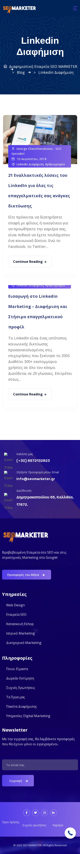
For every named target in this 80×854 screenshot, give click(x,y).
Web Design (15, 605)
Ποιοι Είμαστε (17, 669)
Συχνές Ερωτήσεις (20, 687)
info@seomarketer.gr (35, 478)
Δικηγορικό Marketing (23, 642)
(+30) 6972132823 (33, 460)
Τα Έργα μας (15, 697)
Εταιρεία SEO (16, 614)
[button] (75, 8)
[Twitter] (35, 812)
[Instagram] (44, 812)
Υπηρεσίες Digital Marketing (28, 716)
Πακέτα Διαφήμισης (21, 706)
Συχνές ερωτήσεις (34, 825)
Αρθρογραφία (55, 164)
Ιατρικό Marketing (20, 633)
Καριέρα (58, 825)
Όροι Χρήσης (10, 822)
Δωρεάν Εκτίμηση (20, 678)
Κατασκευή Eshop (20, 624)
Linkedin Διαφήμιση (29, 164)
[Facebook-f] (26, 812)
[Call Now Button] (70, 833)
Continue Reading (28, 261)
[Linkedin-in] (53, 812)
